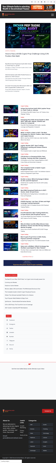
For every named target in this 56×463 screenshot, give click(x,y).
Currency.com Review (11, 282)
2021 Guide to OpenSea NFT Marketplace (16, 308)
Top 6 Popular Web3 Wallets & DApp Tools (16, 298)
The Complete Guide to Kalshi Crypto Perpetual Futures (20, 292)
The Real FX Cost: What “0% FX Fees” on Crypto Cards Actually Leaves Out (25, 279)
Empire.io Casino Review (11, 285)
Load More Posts (27, 256)
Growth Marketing (23, 426)
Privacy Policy (22, 431)
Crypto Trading (10, 51)
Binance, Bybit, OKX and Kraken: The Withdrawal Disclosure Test (22, 289)
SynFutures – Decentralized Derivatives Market (18, 301)
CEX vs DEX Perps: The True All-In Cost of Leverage (18, 304)
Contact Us (48, 411)
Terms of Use (23, 435)
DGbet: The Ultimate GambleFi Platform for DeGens (19, 295)
